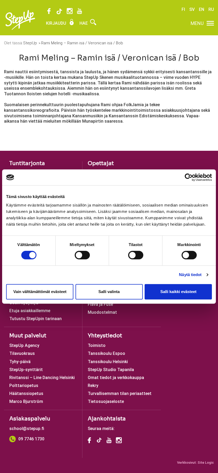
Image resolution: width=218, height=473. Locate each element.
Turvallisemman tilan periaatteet (120, 393)
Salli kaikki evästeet (178, 291)
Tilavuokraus (22, 353)
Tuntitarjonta (27, 163)
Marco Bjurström (26, 401)
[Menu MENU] (210, 23)
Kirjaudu (56, 23)
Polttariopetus (23, 385)
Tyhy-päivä (20, 361)
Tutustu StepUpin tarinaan (35, 318)
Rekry (93, 385)
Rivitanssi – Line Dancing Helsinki (42, 377)
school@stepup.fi (26, 428)
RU (211, 9)
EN (201, 9)
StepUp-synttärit (26, 369)
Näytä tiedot (190, 274)
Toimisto (97, 345)
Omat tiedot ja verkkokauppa (116, 377)
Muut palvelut (27, 335)
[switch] (82, 255)
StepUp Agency (24, 345)
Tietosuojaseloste (106, 401)
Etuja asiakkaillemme (29, 310)
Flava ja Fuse (100, 304)
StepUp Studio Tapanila (111, 369)
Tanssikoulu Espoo (106, 353)
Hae (84, 23)
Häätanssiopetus (26, 393)
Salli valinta (109, 291)
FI (183, 9)
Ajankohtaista (107, 418)
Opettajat (101, 163)
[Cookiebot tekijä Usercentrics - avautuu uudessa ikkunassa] (188, 177)
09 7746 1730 (31, 438)
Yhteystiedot (105, 335)
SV (192, 9)
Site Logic (206, 463)
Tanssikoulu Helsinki (108, 361)
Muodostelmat (102, 312)
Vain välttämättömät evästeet (39, 291)
